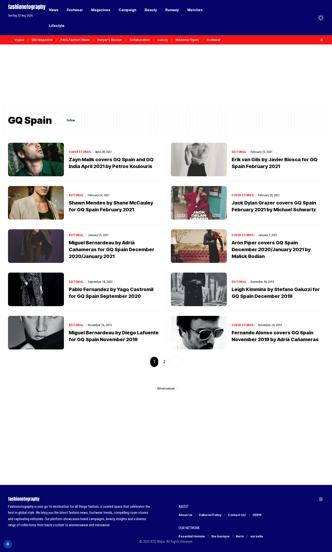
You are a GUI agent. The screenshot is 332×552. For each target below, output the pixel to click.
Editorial (239, 152)
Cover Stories (80, 152)
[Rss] (321, 40)
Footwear (214, 40)
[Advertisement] (166, 68)
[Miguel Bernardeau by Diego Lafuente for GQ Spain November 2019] (36, 332)
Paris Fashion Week (75, 40)
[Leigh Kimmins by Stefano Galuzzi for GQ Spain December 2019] (199, 289)
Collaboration (140, 40)
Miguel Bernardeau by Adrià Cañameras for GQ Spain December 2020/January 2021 (111, 249)
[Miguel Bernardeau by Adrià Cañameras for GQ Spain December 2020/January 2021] (36, 246)
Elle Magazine (42, 40)
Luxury (163, 40)
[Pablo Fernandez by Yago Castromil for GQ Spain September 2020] (36, 289)
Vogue (19, 40)
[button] (312, 17)
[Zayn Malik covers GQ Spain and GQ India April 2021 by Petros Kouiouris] (36, 159)
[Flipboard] (316, 40)
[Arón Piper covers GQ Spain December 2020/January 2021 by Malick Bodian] (199, 246)
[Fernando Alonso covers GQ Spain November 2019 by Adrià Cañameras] (199, 332)
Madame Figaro (187, 40)
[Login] (302, 18)
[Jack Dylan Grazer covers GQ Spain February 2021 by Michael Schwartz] (199, 203)
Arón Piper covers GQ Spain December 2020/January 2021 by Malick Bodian (271, 249)
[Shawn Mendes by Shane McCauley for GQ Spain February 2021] (36, 203)
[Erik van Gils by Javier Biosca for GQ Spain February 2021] (199, 159)
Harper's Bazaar (109, 40)
